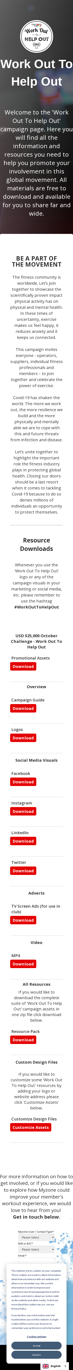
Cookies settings (36, 1336)
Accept (36, 1345)
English (56, 1366)
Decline (36, 1354)
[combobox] (54, 1366)
